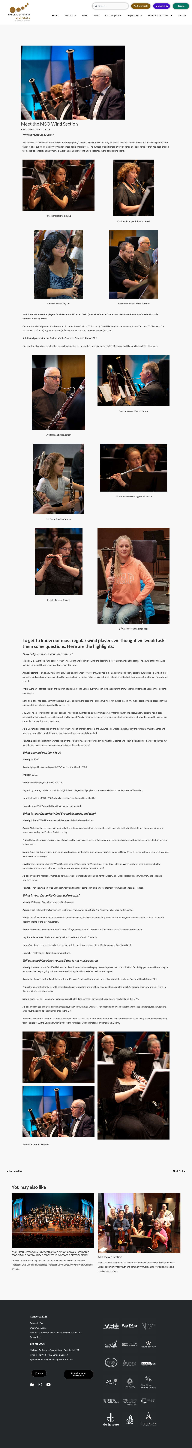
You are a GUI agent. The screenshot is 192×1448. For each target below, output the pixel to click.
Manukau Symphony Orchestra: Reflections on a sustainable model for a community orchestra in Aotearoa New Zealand (50, 1253)
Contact (182, 15)
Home (55, 15)
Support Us (133, 15)
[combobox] (110, 6)
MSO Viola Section (110, 1257)
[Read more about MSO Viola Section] (139, 1222)
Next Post (179, 1171)
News (84, 15)
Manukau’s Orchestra (158, 15)
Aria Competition (113, 15)
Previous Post (14, 1171)
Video (96, 15)
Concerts (68, 15)
